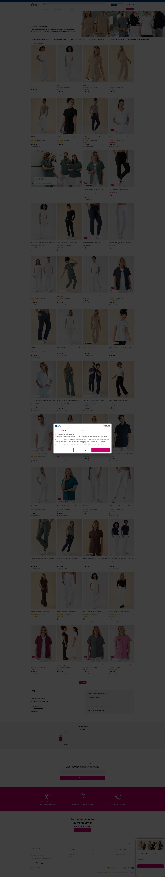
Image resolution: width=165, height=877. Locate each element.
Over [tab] (102, 430)
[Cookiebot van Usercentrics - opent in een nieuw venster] (104, 426)
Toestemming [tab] (63, 430)
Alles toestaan (101, 450)
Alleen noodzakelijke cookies (64, 450)
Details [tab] (82, 430)
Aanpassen (81, 450)
